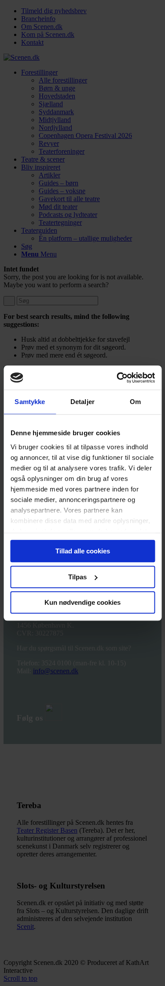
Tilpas (77, 577)
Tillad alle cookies (82, 551)
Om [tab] (135, 401)
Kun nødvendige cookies (82, 602)
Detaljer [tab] (82, 401)
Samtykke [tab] (30, 401)
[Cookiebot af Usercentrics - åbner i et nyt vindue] (117, 377)
